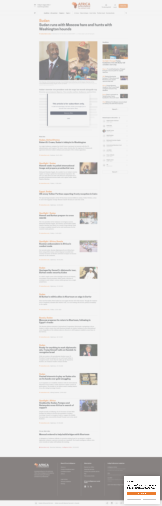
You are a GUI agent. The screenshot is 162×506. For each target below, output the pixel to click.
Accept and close (142, 493)
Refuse (149, 497)
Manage (134, 497)
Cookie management (147, 488)
